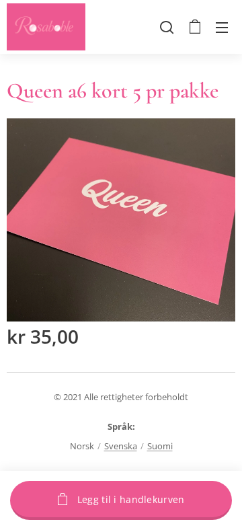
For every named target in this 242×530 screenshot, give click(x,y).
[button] (167, 27)
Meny (221, 26)
